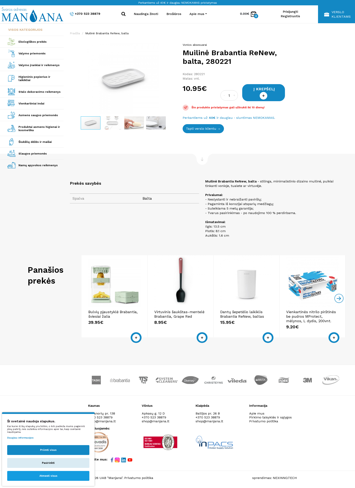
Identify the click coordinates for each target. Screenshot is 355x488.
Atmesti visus (48, 475)
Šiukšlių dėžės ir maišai (35, 141)
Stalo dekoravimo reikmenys (39, 91)
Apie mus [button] (196, 14)
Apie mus (256, 413)
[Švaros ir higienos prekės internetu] (32, 14)
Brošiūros (173, 14)
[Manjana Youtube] (130, 459)
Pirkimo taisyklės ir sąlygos (270, 417)
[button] (172, 47)
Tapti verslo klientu (201, 129)
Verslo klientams (341, 14)
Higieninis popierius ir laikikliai (34, 78)
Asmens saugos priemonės (38, 115)
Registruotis (290, 16)
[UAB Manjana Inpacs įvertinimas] (214, 442)
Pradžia (75, 33)
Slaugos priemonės (32, 153)
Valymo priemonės (32, 53)
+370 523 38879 (87, 14)
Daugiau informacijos (20, 437)
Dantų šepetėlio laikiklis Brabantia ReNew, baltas (242, 314)
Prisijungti (290, 12)
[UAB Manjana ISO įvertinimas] (161, 442)
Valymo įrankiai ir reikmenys (39, 65)
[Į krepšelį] (136, 337)
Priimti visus (48, 449)
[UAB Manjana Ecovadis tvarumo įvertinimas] (98, 442)
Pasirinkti (48, 462)
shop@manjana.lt (102, 421)
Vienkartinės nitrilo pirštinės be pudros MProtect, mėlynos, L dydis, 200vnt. (311, 316)
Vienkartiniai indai (31, 103)
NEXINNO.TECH (285, 478)
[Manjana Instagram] (117, 459)
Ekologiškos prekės (32, 41)
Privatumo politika (263, 421)
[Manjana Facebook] (112, 459)
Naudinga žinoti (146, 14)
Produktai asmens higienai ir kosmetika (39, 128)
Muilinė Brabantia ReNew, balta (107, 33)
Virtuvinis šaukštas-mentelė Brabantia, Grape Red (179, 314)
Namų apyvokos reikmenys (38, 165)
